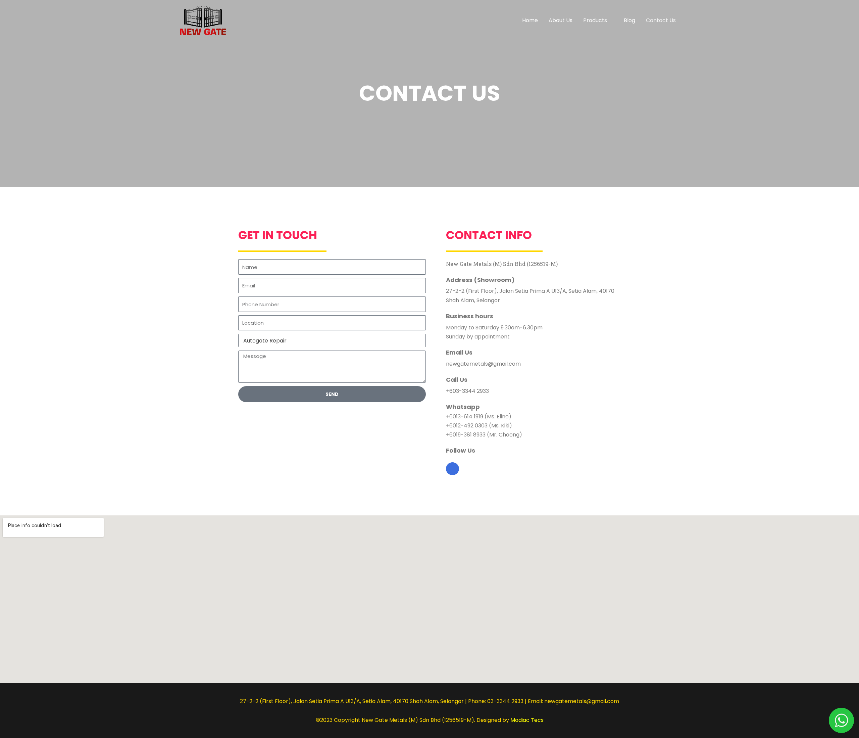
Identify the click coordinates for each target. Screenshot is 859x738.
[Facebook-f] (452, 468)
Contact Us (661, 20)
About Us (560, 20)
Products (595, 20)
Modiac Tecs (527, 720)
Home (530, 20)
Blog (629, 20)
